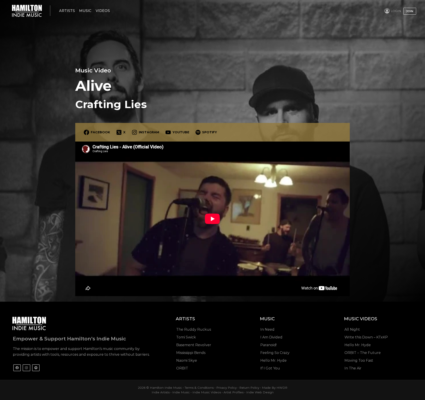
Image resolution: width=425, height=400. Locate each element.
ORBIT (182, 368)
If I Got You (270, 368)
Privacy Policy (226, 387)
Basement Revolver (193, 345)
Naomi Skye (186, 360)
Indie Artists (161, 392)
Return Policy (249, 387)
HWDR (281, 387)
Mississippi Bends (190, 353)
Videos (103, 11)
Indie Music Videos (206, 392)
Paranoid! (268, 345)
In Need (267, 329)
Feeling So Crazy (275, 353)
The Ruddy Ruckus (193, 329)
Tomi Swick (186, 337)
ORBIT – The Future (362, 353)
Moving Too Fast (358, 360)
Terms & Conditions (199, 387)
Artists (67, 11)
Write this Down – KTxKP (366, 337)
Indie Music (181, 392)
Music (85, 11)
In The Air (352, 368)
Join (409, 11)
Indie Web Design (260, 392)
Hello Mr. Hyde (273, 360)
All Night (352, 329)
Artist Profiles (233, 392)
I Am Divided (271, 337)
